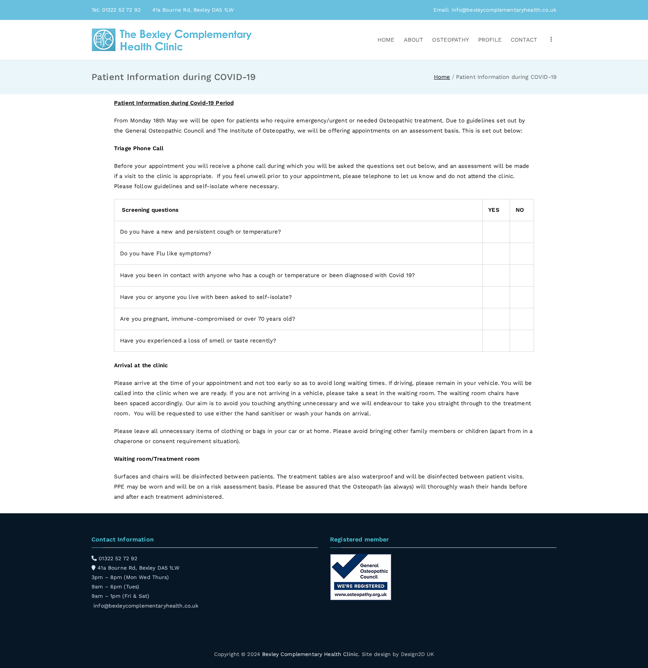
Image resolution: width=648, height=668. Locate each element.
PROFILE (490, 39)
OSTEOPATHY (450, 39)
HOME (386, 39)
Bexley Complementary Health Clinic (310, 654)
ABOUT (413, 39)
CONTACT (524, 39)
